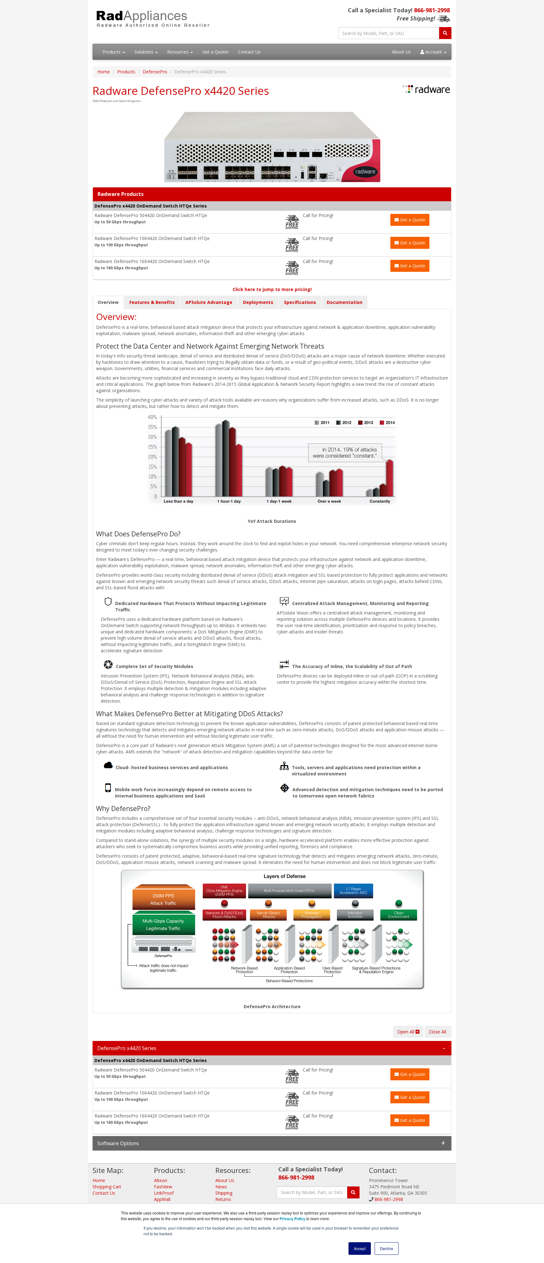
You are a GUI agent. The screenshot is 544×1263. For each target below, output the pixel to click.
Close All (438, 1032)
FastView (163, 1187)
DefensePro (155, 72)
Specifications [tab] (300, 302)
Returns (223, 1199)
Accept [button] (360, 1248)
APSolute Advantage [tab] (208, 302)
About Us (401, 52)
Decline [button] (386, 1248)
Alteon (160, 1180)
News (221, 1187)
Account (433, 52)
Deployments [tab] (258, 302)
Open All (406, 1032)
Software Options (118, 1143)
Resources (178, 52)
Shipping (223, 1193)
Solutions (144, 52)
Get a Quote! (215, 52)
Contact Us (249, 52)
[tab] (272, 1048)
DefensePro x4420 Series (126, 1048)
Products (112, 52)
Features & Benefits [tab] (152, 302)
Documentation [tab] (344, 302)
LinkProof (164, 1193)
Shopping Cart (107, 1187)
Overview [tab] (108, 302)
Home (103, 72)
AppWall (162, 1199)
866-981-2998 (432, 10)
